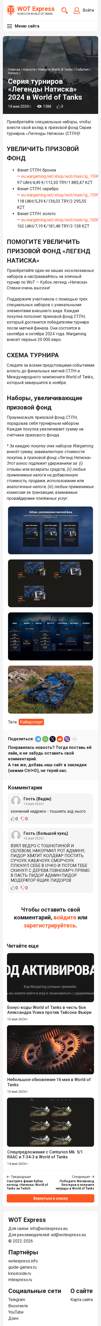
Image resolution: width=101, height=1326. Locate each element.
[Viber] (67, 739)
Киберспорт (31, 722)
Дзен (13, 1318)
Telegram (16, 1299)
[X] (52, 739)
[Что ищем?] (64, 10)
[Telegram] (38, 739)
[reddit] (60, 739)
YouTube (16, 1312)
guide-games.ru (22, 1267)
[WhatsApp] (45, 739)
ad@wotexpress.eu (68, 1234)
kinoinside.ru (19, 1273)
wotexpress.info (23, 1261)
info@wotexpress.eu (49, 1228)
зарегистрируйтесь (50, 925)
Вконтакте (18, 1305)
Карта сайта (81, 1299)
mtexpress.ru (20, 1279)
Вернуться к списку (50, 1198)
